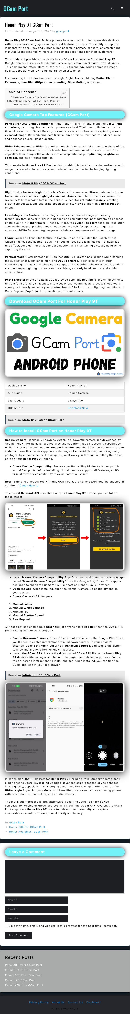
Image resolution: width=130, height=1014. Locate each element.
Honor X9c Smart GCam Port (28, 831)
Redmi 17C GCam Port (20, 980)
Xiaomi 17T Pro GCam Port (23, 975)
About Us (58, 1002)
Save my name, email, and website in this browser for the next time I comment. (63, 925)
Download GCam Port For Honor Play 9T (34, 101)
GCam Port (15, 8)
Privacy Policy (38, 1002)
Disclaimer (93, 1002)
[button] (112, 8)
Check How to (28, 485)
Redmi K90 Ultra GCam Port (24, 985)
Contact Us (75, 1002)
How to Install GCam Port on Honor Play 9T (39, 104)
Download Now (78, 408)
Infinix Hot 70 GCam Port (22, 970)
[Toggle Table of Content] (62, 93)
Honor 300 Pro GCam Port (27, 827)
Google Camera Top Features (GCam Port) (40, 97)
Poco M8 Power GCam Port (23, 965)
